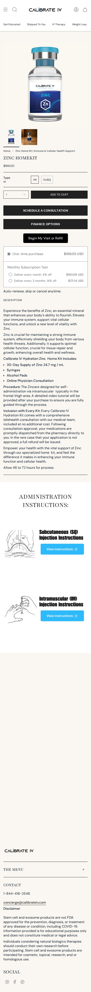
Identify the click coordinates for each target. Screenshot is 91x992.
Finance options (45, 224)
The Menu (13, 869)
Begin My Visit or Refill (45, 238)
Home (6, 151)
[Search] (14, 9)
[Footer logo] (19, 850)
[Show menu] (5, 9)
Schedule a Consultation (45, 210)
